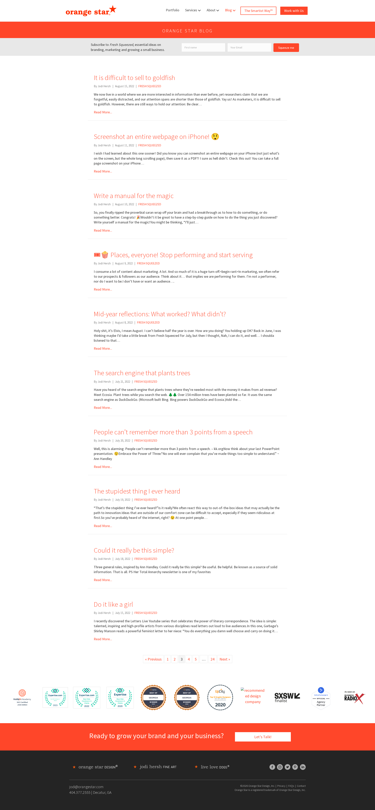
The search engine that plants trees (142, 373)
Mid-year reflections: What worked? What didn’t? (160, 314)
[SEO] (22, 696)
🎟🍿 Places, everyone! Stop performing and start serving (173, 255)
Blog (228, 10)
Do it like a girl (113, 604)
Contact (301, 786)
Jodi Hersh (104, 86)
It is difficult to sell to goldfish (134, 77)
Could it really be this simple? (134, 550)
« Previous (153, 659)
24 (212, 659)
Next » (225, 659)
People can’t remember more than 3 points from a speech (173, 432)
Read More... (103, 112)
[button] (286, 47)
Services (191, 10)
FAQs (291, 786)
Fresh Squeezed (149, 86)
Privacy (281, 786)
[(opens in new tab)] (55, 696)
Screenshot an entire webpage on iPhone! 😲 (157, 136)
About (211, 10)
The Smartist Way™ (258, 10)
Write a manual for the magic (134, 195)
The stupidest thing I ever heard (137, 491)
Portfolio (172, 10)
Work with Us (294, 10)
